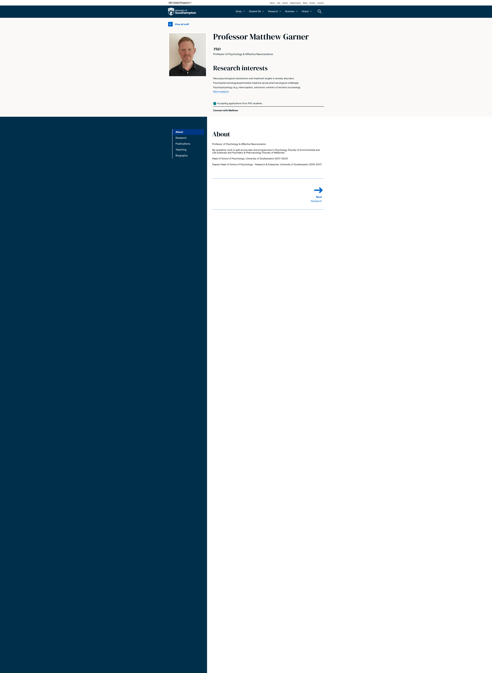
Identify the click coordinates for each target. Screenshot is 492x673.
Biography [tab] (182, 155)
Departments (295, 3)
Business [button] (290, 11)
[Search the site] (319, 12)
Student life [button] (255, 11)
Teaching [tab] (181, 149)
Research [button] (273, 11)
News (305, 3)
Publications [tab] (183, 143)
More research (221, 91)
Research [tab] (181, 137)
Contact (320, 3)
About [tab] (179, 131)
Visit (278, 3)
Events (312, 3)
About (272, 3)
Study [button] (239, 11)
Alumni (285, 3)
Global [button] (305, 11)
